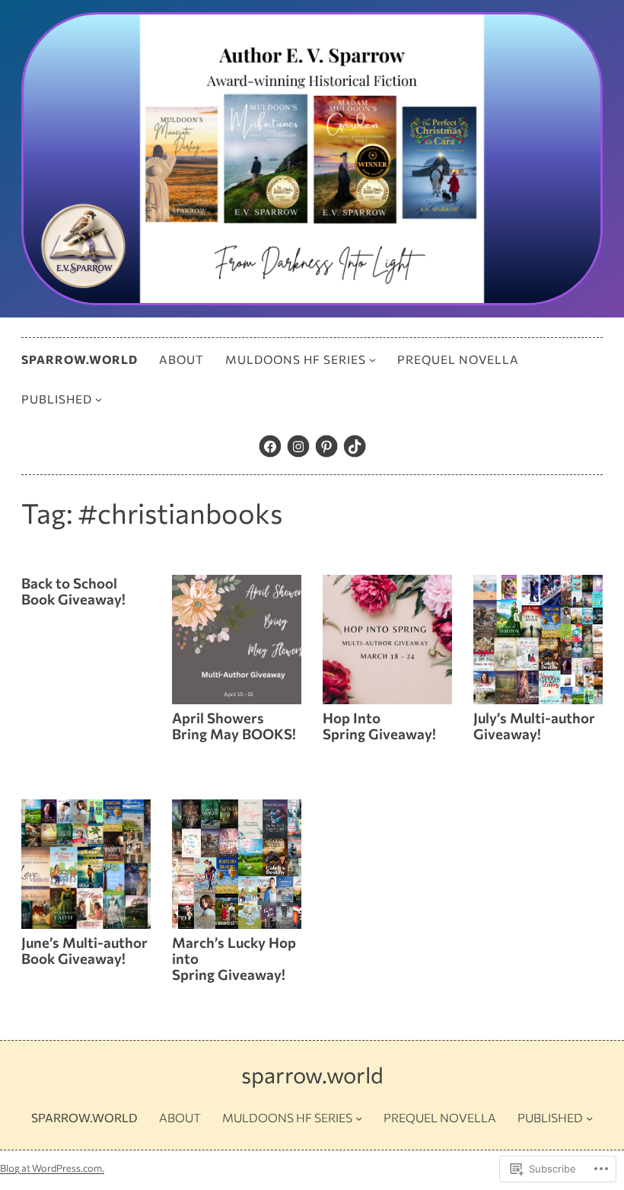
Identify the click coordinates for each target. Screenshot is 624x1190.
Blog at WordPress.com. (52, 1168)
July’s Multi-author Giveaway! (534, 726)
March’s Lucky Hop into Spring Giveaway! (234, 958)
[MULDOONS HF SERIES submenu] (372, 359)
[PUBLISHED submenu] (98, 399)
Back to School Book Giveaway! (73, 591)
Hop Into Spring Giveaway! (379, 726)
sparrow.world (312, 1074)
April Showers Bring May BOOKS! (234, 726)
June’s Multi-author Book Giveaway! (84, 950)
